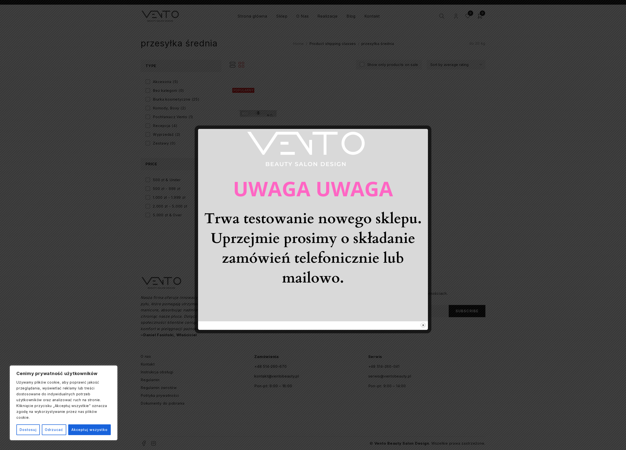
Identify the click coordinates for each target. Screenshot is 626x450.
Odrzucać (54, 430)
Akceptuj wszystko (89, 430)
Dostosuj (28, 430)
